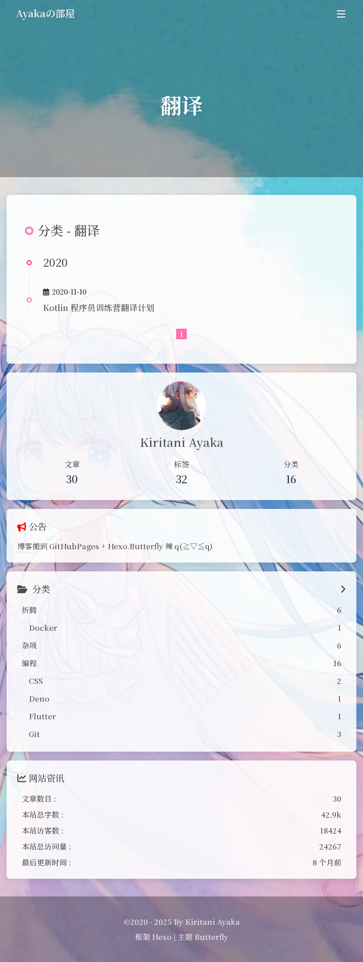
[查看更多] (343, 589)
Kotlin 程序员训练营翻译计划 (98, 307)
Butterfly (211, 936)
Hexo (162, 936)
